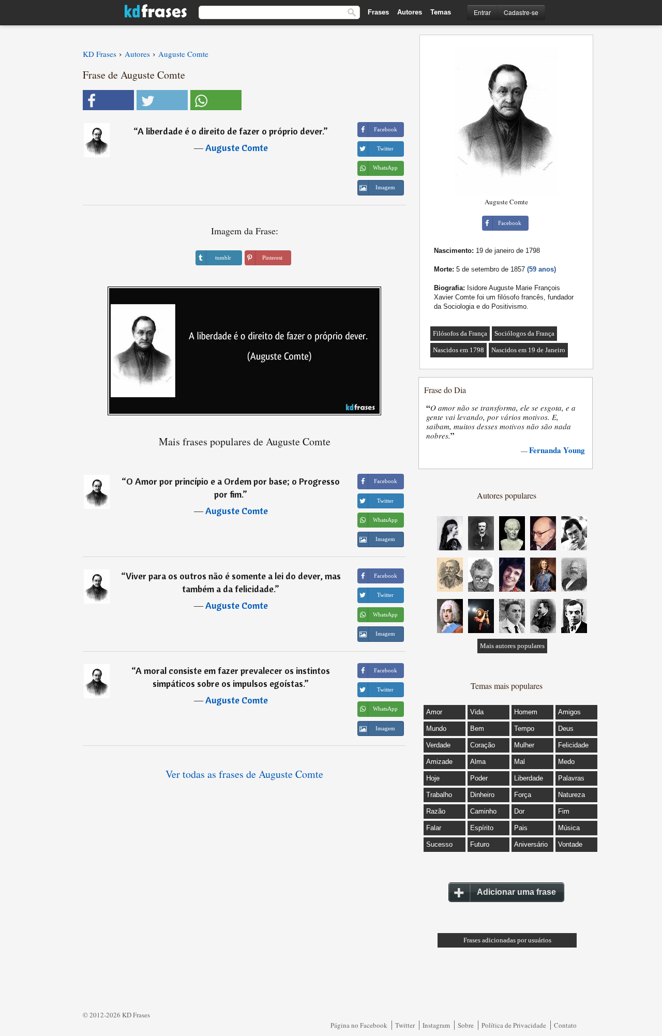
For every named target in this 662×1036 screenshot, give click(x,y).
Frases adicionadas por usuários (507, 940)
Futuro (479, 844)
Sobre (466, 1025)
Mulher (524, 745)
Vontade (570, 844)
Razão (435, 811)
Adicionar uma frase (516, 892)
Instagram (436, 1025)
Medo (566, 761)
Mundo (436, 728)
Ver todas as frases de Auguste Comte (244, 774)
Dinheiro (482, 795)
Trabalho (439, 795)
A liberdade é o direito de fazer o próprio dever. (230, 131)
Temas (440, 12)
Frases (378, 12)
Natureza (571, 795)
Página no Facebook (358, 1025)
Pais (521, 828)
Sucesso (439, 844)
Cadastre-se (521, 12)
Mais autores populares (512, 646)
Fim (563, 811)
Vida (477, 712)
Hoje (433, 778)
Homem (525, 712)
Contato (565, 1025)
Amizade (439, 761)
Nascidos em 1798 (458, 350)
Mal (519, 761)
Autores (409, 12)
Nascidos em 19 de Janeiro (528, 350)
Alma (478, 761)
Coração (482, 745)
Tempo (524, 728)
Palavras (571, 778)
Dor (519, 811)
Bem (477, 728)
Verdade (438, 745)
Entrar (482, 12)
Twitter (405, 1025)
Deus (566, 728)
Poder (479, 778)
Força (522, 795)
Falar (433, 828)
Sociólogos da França (524, 333)
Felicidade (573, 745)
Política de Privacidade (514, 1025)
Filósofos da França (460, 333)
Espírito (481, 828)
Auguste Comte (236, 148)
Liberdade (528, 778)
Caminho (483, 811)
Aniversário (531, 844)
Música (569, 828)
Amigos (569, 712)
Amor (434, 712)
